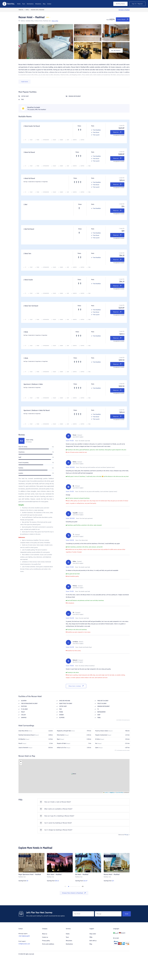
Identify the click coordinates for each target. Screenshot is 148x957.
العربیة (117, 933)
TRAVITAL (20, 9)
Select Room (121, 19)
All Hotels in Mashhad (124, 10)
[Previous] (65, 886)
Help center (93, 934)
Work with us (93, 940)
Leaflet (106, 792)
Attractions (38, 4)
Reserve (116, 132)
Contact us (45, 937)
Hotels (19, 4)
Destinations (30, 4)
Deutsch (123, 933)
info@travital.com (24, 944)
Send (126, 914)
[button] (74, 776)
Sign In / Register (137, 4)
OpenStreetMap (119, 792)
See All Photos (116, 50)
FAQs (91, 937)
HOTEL (27, 9)
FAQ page (126, 834)
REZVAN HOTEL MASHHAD (37, 9)
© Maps (112, 792)
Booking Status (120, 4)
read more (24, 81)
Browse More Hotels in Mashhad (72, 893)
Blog (44, 4)
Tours (23, 4)
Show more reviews (75, 686)
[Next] (82, 886)
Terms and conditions (48, 944)
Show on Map (55, 21)
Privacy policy (46, 940)
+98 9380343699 (24, 936)
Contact (49, 4)
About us (44, 934)
